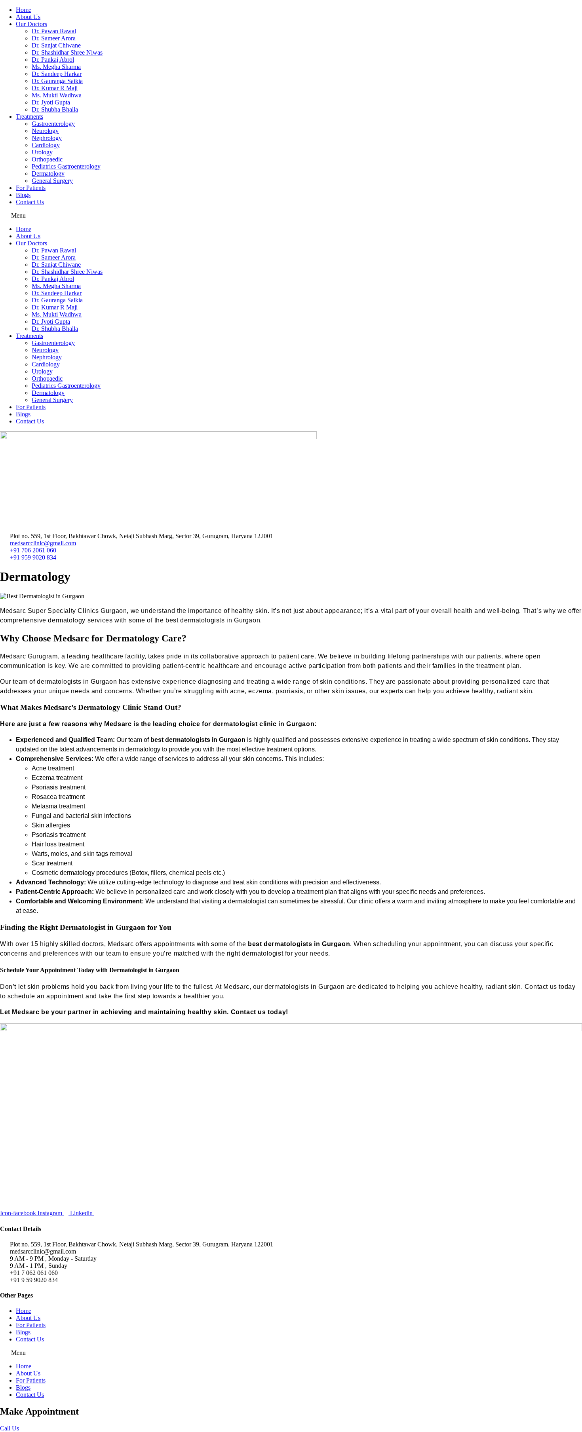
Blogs (23, 195)
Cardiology (46, 145)
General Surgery (52, 180)
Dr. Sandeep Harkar (57, 73)
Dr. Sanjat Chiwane (56, 45)
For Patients (31, 187)
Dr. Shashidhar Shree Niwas (67, 52)
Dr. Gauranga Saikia (57, 81)
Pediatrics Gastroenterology (66, 166)
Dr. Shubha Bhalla (55, 109)
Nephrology (47, 138)
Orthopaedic (47, 159)
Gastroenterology (53, 123)
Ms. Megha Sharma (56, 66)
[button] (291, 215)
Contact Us (30, 202)
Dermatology (48, 173)
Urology (42, 152)
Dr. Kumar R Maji (55, 88)
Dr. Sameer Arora (54, 38)
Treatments (29, 116)
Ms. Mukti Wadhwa (57, 95)
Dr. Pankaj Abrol (53, 59)
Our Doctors (31, 24)
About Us (28, 16)
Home (23, 9)
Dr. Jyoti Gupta (51, 102)
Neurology (45, 130)
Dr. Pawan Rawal (54, 31)
